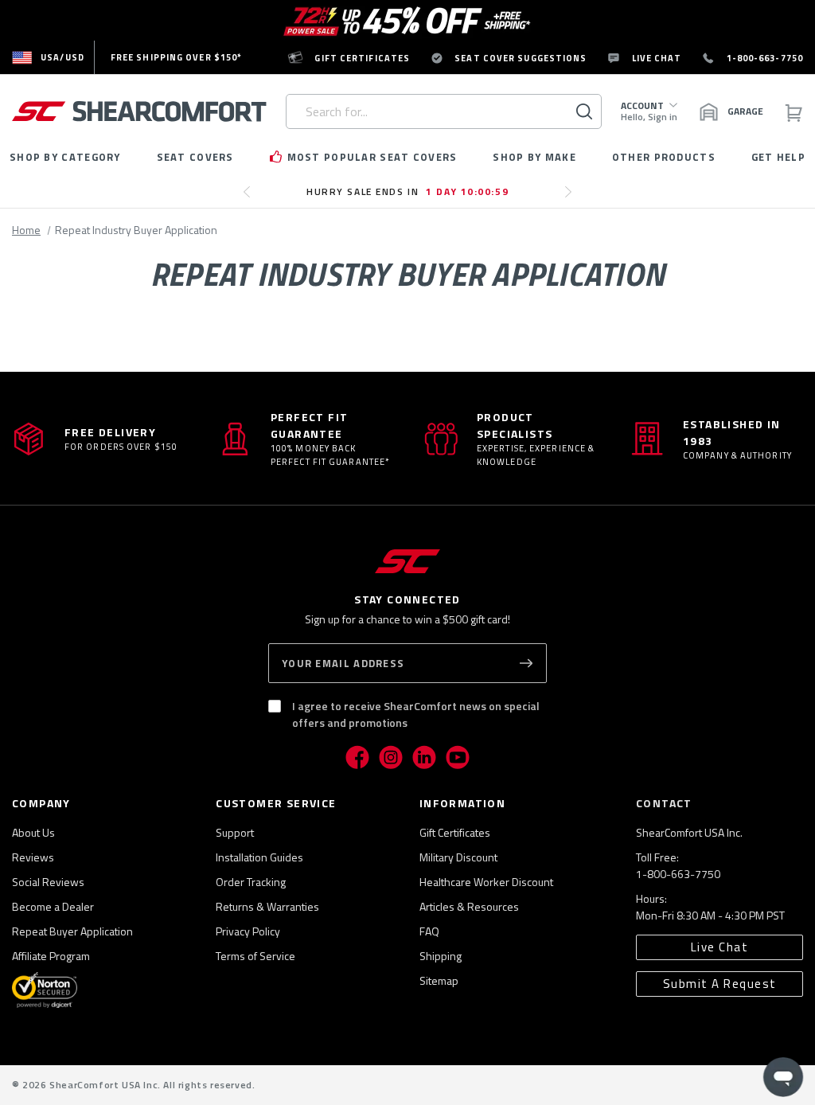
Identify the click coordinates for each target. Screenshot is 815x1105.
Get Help (778, 157)
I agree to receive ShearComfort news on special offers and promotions (416, 714)
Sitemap (438, 980)
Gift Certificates (454, 832)
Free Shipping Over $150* (176, 57)
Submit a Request (720, 983)
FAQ (429, 931)
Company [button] (41, 803)
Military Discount (458, 857)
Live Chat (720, 947)
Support (235, 832)
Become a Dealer (53, 906)
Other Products (664, 157)
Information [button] (462, 803)
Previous (251, 198)
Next (572, 198)
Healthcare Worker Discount (486, 881)
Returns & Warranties (267, 906)
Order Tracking (251, 881)
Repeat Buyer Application (72, 931)
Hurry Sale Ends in (407, 191)
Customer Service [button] (276, 803)
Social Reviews (48, 881)
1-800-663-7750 (678, 873)
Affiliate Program (51, 955)
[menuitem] (48, 57)
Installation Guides (259, 857)
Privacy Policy (248, 931)
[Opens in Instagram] (391, 757)
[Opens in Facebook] (357, 757)
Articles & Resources (469, 906)
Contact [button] (664, 803)
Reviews (33, 857)
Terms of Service (255, 955)
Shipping (440, 955)
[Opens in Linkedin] (424, 757)
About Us (33, 832)
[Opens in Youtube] (458, 757)
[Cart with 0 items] (792, 112)
